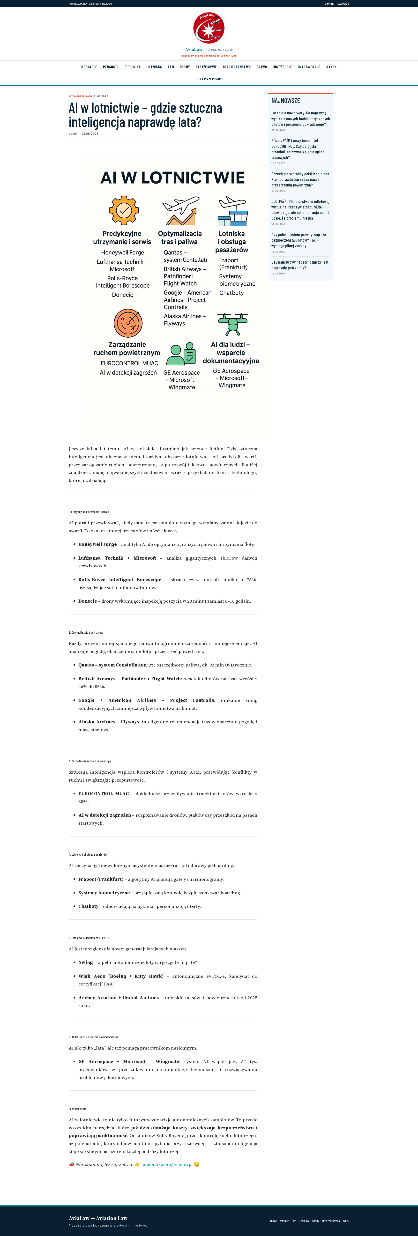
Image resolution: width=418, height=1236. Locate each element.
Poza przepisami (209, 78)
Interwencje (309, 66)
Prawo (261, 66)
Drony (185, 66)
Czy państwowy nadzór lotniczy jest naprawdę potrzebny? (299, 264)
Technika (133, 66)
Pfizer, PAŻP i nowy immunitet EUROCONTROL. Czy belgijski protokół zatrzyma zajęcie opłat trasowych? (297, 149)
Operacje (89, 66)
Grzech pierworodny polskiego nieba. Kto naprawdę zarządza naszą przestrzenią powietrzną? (300, 179)
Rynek (331, 66)
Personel (111, 66)
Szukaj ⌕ (343, 3)
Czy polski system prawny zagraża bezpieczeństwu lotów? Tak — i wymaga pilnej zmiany (298, 240)
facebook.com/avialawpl (167, 1164)
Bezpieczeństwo (237, 66)
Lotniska (154, 66)
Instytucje (282, 66)
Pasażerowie (206, 66)
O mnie (329, 3)
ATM (171, 66)
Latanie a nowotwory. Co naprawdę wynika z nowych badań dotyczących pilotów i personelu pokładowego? (300, 118)
